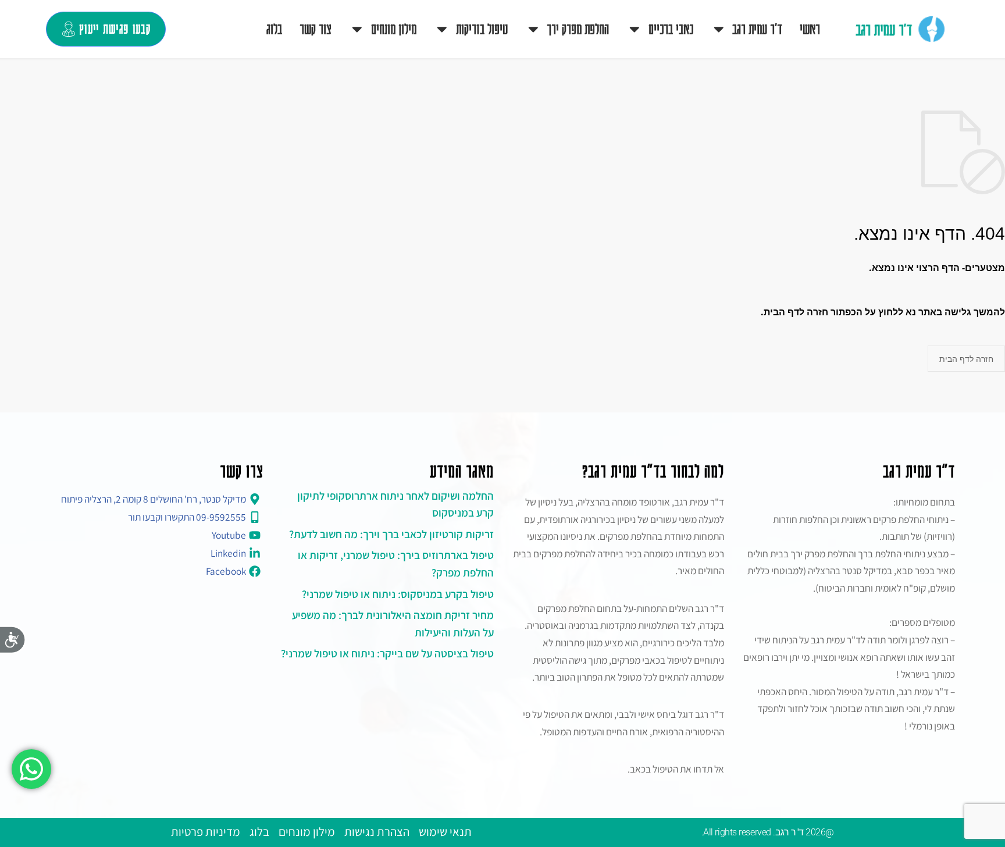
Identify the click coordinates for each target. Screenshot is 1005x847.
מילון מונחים (393, 28)
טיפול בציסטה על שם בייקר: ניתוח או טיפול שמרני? (387, 653)
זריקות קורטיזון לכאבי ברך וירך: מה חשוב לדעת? (391, 534)
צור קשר (316, 28)
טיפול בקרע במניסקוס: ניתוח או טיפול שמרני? (398, 594)
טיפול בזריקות (482, 28)
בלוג (274, 28)
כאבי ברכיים (670, 28)
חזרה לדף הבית (966, 358)
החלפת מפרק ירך (578, 28)
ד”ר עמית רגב (757, 28)
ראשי (810, 28)
